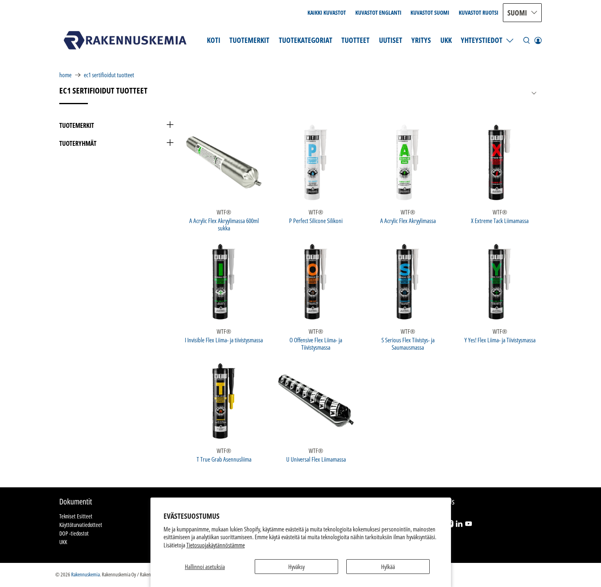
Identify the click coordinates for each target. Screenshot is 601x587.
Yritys (421, 40)
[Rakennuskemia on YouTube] (468, 525)
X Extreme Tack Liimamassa (500, 220)
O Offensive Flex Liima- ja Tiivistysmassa (315, 343)
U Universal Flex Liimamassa (316, 459)
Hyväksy (296, 566)
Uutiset (390, 40)
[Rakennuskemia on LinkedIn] (459, 525)
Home (65, 75)
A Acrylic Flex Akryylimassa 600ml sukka (224, 224)
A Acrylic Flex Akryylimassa (408, 220)
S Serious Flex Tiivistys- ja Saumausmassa (408, 343)
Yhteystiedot (481, 40)
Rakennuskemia (85, 574)
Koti (213, 40)
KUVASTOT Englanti (378, 12)
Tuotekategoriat (305, 40)
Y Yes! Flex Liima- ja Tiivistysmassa (500, 340)
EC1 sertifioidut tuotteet (109, 75)
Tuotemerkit (249, 40)
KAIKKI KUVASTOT (326, 12)
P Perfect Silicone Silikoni (316, 220)
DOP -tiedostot (74, 533)
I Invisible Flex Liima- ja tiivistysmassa (224, 340)
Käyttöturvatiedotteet (80, 525)
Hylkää (388, 566)
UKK (446, 40)
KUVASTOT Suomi (429, 12)
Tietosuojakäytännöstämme (215, 545)
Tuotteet (355, 40)
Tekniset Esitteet (75, 516)
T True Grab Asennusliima (224, 459)
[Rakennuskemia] (125, 40)
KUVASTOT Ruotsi (478, 12)
